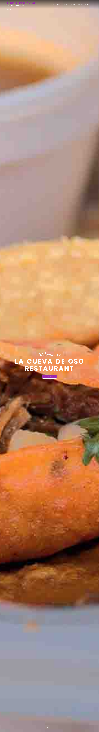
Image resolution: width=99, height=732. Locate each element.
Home (52, 4)
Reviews (80, 4)
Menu (65, 4)
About (59, 4)
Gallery (72, 4)
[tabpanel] (49, 366)
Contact (87, 4)
